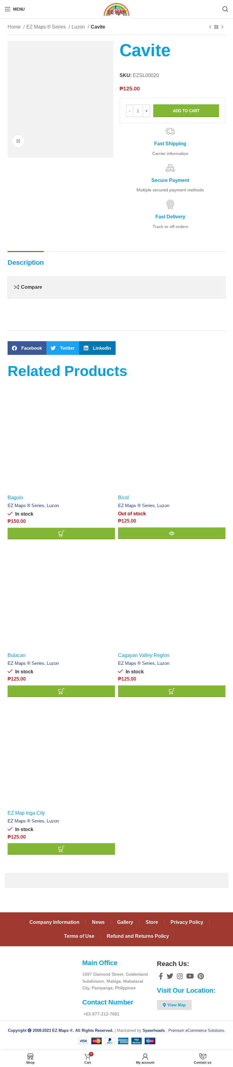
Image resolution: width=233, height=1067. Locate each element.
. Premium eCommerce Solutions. (184, 1030)
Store (152, 922)
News (98, 922)
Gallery (125, 922)
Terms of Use (79, 936)
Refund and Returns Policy (138, 936)
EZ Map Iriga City (26, 813)
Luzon (79, 26)
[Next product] (222, 27)
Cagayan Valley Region (143, 655)
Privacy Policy (187, 922)
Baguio (15, 497)
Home (15, 26)
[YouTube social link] (190, 976)
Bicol (123, 497)
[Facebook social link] (161, 976)
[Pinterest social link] (201, 976)
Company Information (54, 922)
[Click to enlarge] (18, 141)
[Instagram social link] (179, 976)
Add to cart (186, 111)
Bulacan (16, 655)
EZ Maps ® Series (46, 26)
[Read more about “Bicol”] (171, 533)
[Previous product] (210, 27)
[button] (27, 348)
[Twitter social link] (170, 976)
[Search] (225, 9)
